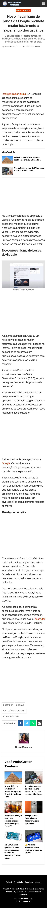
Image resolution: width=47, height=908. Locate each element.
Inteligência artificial (14, 711)
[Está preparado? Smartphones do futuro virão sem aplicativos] (34, 807)
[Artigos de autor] (23, 738)
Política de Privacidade (14, 882)
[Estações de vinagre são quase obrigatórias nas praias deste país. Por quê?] (13, 807)
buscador (40, 619)
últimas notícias (11, 716)
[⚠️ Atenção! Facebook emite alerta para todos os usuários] (34, 836)
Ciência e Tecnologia (23, 11)
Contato (38, 882)
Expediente (29, 882)
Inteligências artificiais (14, 93)
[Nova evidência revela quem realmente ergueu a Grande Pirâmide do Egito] (7, 160)
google (20, 705)
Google (6, 463)
